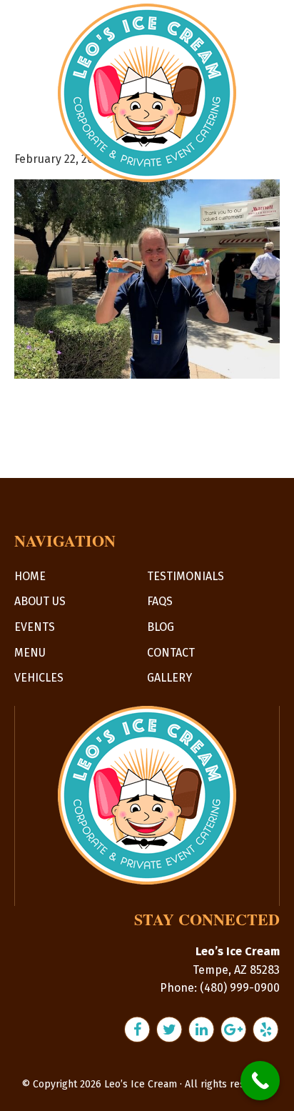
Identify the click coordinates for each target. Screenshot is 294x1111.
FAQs (160, 601)
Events (34, 627)
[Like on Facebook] (139, 1028)
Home (30, 576)
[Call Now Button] (260, 1080)
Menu (30, 652)
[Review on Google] (235, 1028)
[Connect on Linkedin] (203, 1028)
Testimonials (185, 576)
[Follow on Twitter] (171, 1028)
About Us (40, 601)
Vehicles (39, 677)
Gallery (169, 677)
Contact (171, 652)
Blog (160, 627)
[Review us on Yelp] (265, 1028)
